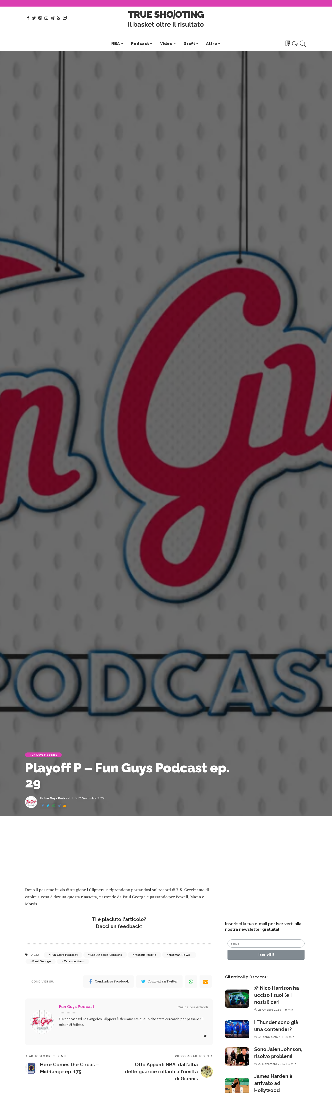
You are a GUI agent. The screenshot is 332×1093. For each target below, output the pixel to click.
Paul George (41, 961)
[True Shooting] (166, 18)
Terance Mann (74, 961)
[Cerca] (303, 43)
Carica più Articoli (192, 1007)
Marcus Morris (145, 954)
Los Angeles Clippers (106, 954)
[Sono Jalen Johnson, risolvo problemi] (237, 1056)
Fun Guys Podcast (43, 754)
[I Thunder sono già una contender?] (237, 1029)
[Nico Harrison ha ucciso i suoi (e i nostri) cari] (237, 999)
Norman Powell (180, 954)
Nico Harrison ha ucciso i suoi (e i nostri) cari (276, 995)
